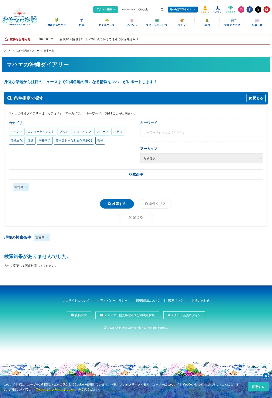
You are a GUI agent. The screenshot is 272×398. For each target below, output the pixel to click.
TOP (4, 50)
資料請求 (81, 315)
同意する (258, 386)
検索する (119, 204)
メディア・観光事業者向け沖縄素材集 (129, 315)
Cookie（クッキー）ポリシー (55, 389)
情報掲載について (148, 300)
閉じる (138, 217)
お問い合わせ (201, 300)
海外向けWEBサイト (181, 9)
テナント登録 (104, 9)
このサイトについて (75, 300)
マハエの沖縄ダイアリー (25, 50)
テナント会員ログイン (186, 315)
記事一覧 (49, 50)
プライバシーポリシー (113, 300)
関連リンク (175, 300)
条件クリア (157, 204)
